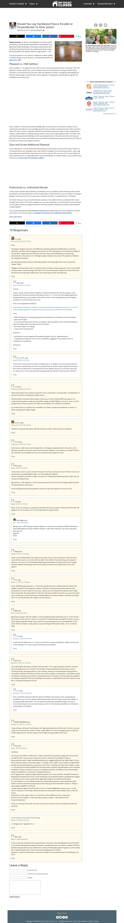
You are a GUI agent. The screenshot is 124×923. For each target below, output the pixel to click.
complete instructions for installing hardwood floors (53, 213)
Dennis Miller (20, 358)
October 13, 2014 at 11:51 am (21, 724)
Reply (13, 276)
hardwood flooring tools (40, 211)
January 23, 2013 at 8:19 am (22, 639)
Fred (16, 239)
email (39, 30)
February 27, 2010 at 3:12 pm (21, 444)
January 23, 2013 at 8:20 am (22, 693)
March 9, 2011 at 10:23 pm (20, 554)
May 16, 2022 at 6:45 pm (19, 839)
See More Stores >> (109, 114)
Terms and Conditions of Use (83, 921)
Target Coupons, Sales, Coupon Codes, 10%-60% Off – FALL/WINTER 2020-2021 (104, 103)
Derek (16, 442)
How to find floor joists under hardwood (23, 818)
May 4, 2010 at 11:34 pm (19, 504)
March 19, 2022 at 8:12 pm (20, 820)
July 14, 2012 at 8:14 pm (19, 613)
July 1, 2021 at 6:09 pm (20, 523)
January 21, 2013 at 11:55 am (21, 663)
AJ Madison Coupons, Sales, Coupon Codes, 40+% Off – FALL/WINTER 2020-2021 (102, 92)
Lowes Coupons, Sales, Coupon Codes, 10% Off (104, 97)
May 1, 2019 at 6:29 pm (19, 748)
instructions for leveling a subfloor (31, 158)
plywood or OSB (15, 60)
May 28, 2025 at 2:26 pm (21, 360)
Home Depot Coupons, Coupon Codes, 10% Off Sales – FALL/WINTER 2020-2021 (104, 86)
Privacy (96, 921)
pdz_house (17, 217)
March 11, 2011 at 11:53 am (20, 582)
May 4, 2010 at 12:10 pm (19, 468)
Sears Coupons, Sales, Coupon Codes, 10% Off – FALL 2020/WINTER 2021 (103, 109)
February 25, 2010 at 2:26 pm (21, 425)
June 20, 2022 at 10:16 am (21, 285)
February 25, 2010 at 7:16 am (21, 241)
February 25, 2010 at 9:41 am (21, 389)
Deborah (17, 423)
